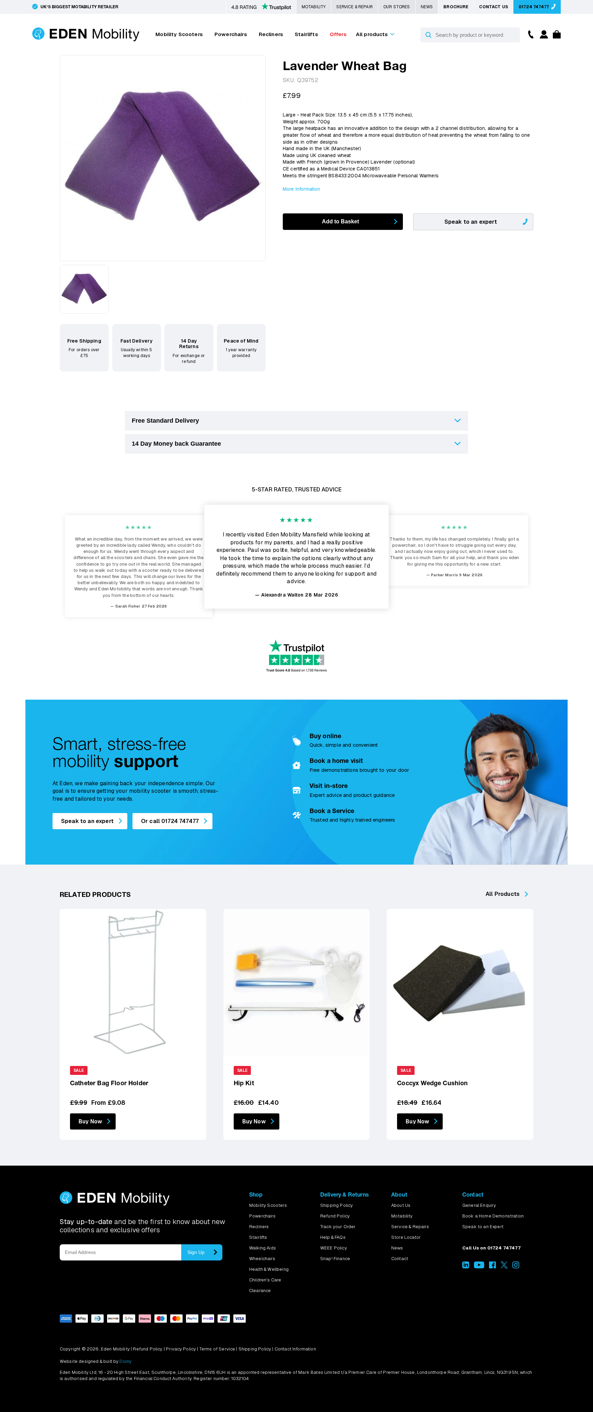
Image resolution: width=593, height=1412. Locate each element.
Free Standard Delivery (165, 420)
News (427, 7)
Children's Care (265, 1280)
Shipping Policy (336, 1205)
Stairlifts (306, 34)
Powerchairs (230, 34)
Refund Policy (335, 1216)
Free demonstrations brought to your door (359, 770)
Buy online (325, 736)
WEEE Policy (333, 1248)
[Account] (542, 36)
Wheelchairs (262, 1258)
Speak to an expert (470, 221)
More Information (302, 189)
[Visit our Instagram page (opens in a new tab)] (515, 1267)
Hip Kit (244, 1083)
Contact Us (493, 7)
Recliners (271, 34)
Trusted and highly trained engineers (352, 819)
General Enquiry (479, 1205)
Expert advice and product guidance (352, 795)
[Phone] (529, 33)
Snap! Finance (335, 1258)
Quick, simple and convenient (344, 745)
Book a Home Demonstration (493, 1216)
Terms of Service (217, 1349)
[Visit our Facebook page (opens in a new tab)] (492, 1267)
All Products (503, 894)
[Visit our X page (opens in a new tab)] (504, 1267)
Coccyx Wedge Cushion (432, 1083)
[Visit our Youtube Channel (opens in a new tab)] (479, 1267)
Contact (399, 1258)
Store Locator (406, 1237)
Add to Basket (340, 221)
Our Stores (396, 7)
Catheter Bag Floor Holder (109, 1083)
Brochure (455, 7)
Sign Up (196, 1252)
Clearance (260, 1290)
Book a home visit (336, 761)
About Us (400, 1205)
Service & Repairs (410, 1227)
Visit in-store (329, 786)
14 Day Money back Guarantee (176, 443)
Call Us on (491, 1248)
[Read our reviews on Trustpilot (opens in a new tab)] (261, 7)
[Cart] (555, 36)
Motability (314, 7)
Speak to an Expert (482, 1227)
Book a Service (332, 811)
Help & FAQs (333, 1237)
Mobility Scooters (179, 34)
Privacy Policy (181, 1349)
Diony (125, 1361)
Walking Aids (262, 1248)
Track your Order (338, 1227)
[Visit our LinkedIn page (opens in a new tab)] (465, 1267)
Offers (338, 34)
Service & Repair (354, 7)
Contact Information (295, 1349)
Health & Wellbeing (269, 1269)
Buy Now (90, 1121)
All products (372, 34)
